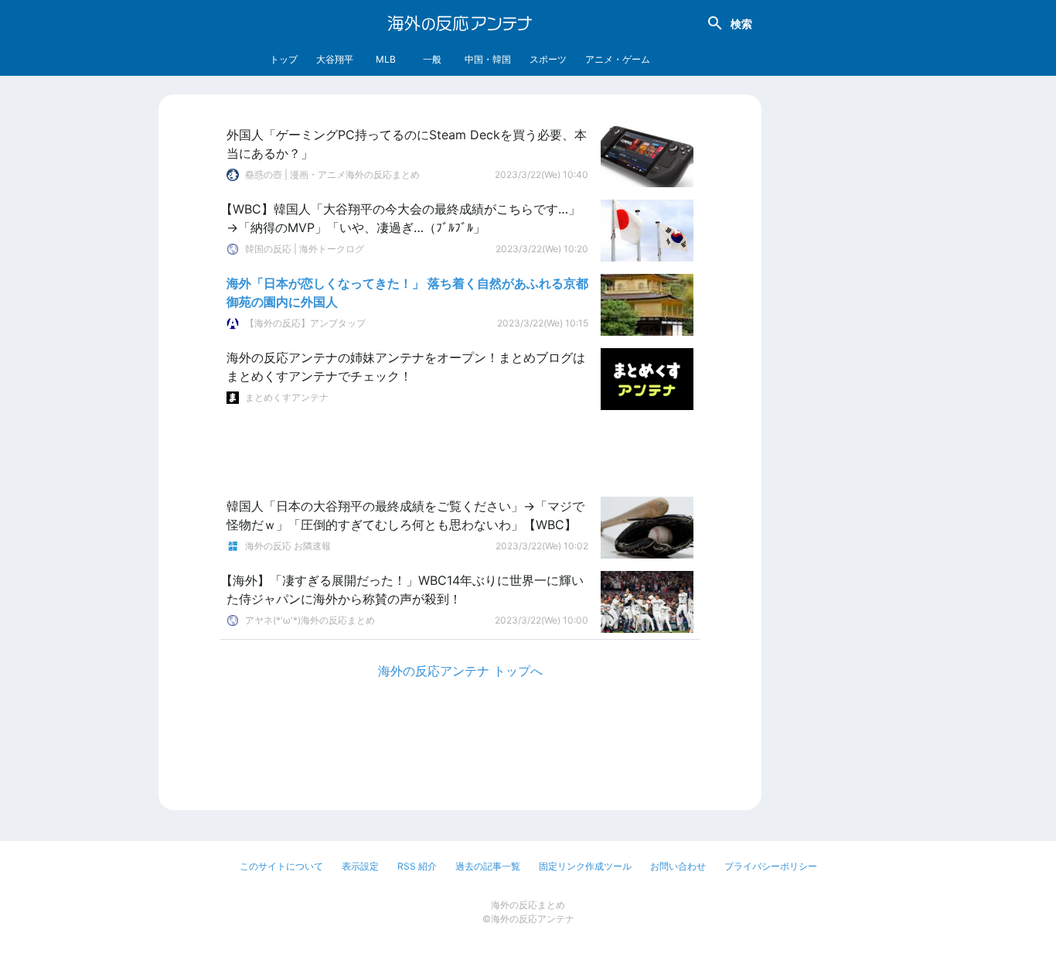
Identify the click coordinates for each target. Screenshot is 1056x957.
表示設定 (360, 866)
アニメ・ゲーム (617, 59)
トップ (284, 59)
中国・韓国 (488, 59)
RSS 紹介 (417, 866)
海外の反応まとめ (528, 905)
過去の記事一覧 (487, 866)
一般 (432, 59)
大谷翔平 (334, 59)
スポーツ (548, 59)
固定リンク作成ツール (585, 866)
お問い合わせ (678, 866)
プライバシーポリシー (770, 866)
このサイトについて (281, 866)
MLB (386, 59)
